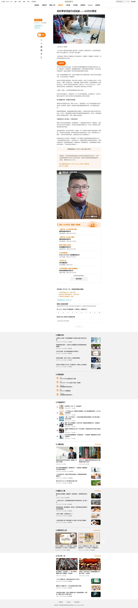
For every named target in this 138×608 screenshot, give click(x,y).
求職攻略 (44, 5)
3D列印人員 (62, 260)
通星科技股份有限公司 (65, 231)
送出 (79, 326)
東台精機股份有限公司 (65, 247)
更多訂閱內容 (98, 444)
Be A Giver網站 (64, 166)
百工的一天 (38, 20)
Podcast (90, 5)
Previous (53, 541)
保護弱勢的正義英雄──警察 (66, 296)
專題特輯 (60, 5)
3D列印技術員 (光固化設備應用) (68, 268)
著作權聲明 (76, 602)
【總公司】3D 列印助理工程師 (68, 229)
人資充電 (68, 5)
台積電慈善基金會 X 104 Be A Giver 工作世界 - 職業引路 (75, 164)
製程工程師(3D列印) (65, 245)
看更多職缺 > (79, 278)
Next (103, 541)
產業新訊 (36, 5)
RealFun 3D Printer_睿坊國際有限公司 (69, 255)
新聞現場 (82, 5)
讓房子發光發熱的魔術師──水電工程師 (69, 294)
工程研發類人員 (38, 25)
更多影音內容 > (97, 530)
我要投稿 (61, 602)
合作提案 (68, 602)
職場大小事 (52, 5)
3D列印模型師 (63, 253)
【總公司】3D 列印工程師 (66, 237)
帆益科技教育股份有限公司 (66, 270)
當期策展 (97, 5)
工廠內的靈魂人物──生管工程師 (67, 292)
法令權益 (75, 5)
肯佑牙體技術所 (63, 262)
